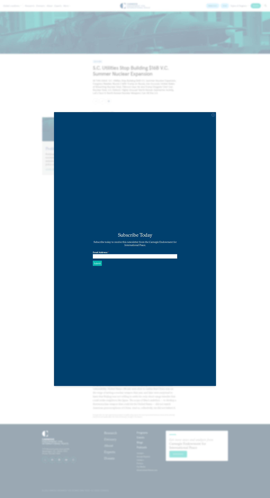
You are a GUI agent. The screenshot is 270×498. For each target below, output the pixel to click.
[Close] (213, 115)
